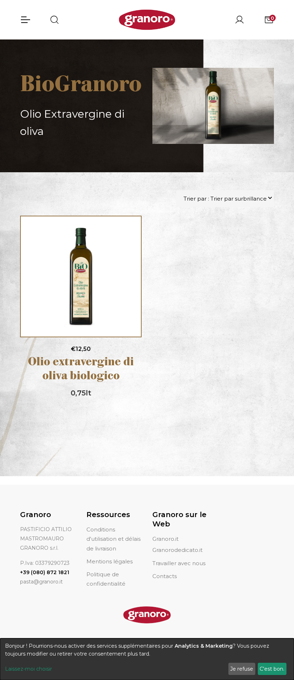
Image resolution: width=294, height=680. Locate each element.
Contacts (164, 576)
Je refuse (241, 669)
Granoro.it (165, 538)
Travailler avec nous (178, 563)
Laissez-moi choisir (28, 669)
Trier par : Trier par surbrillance (225, 198)
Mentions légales (109, 561)
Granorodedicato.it (177, 550)
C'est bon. (272, 669)
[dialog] (147, 659)
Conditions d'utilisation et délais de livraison (113, 539)
